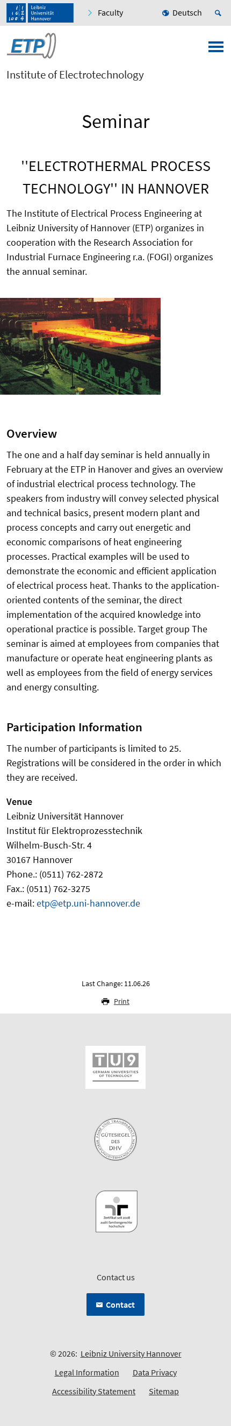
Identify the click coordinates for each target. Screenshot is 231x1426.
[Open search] (220, 13)
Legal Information (87, 1372)
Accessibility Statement (93, 1391)
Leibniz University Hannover (131, 1353)
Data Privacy (155, 1372)
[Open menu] (216, 50)
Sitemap (164, 1391)
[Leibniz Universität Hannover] (40, 13)
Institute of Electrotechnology (75, 74)
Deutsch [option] (187, 12)
